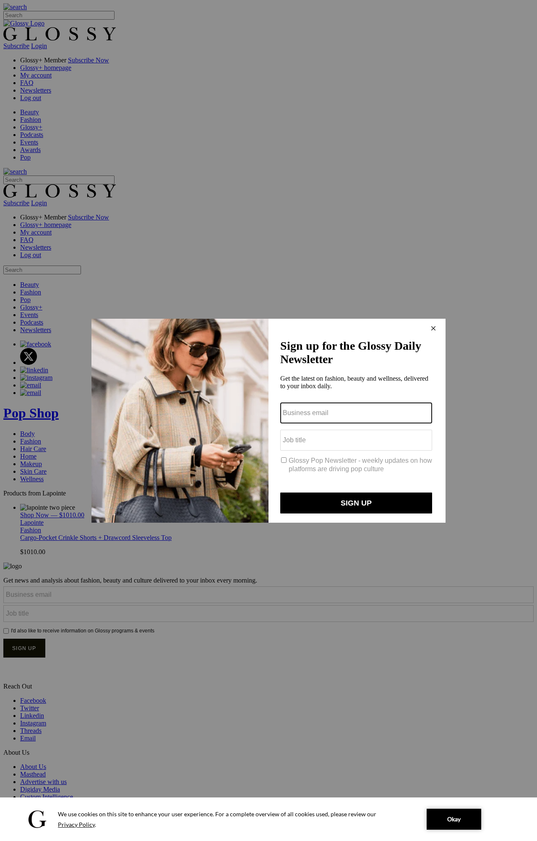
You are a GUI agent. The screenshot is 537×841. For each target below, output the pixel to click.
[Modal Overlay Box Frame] (268, 421)
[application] (268, 819)
